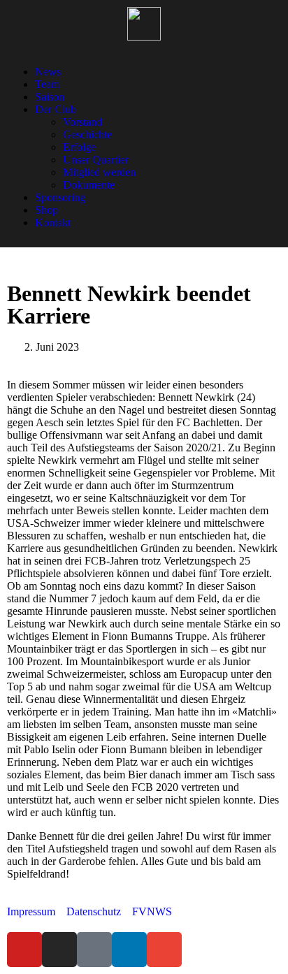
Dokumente (89, 185)
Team (47, 84)
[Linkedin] (129, 949)
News (48, 72)
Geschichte (87, 134)
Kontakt (53, 222)
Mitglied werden (99, 172)
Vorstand (82, 122)
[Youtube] (24, 949)
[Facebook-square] (94, 949)
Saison (49, 97)
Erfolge (79, 147)
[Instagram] (59, 949)
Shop (46, 210)
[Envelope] (164, 949)
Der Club (55, 109)
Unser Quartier (96, 160)
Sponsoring (60, 197)
